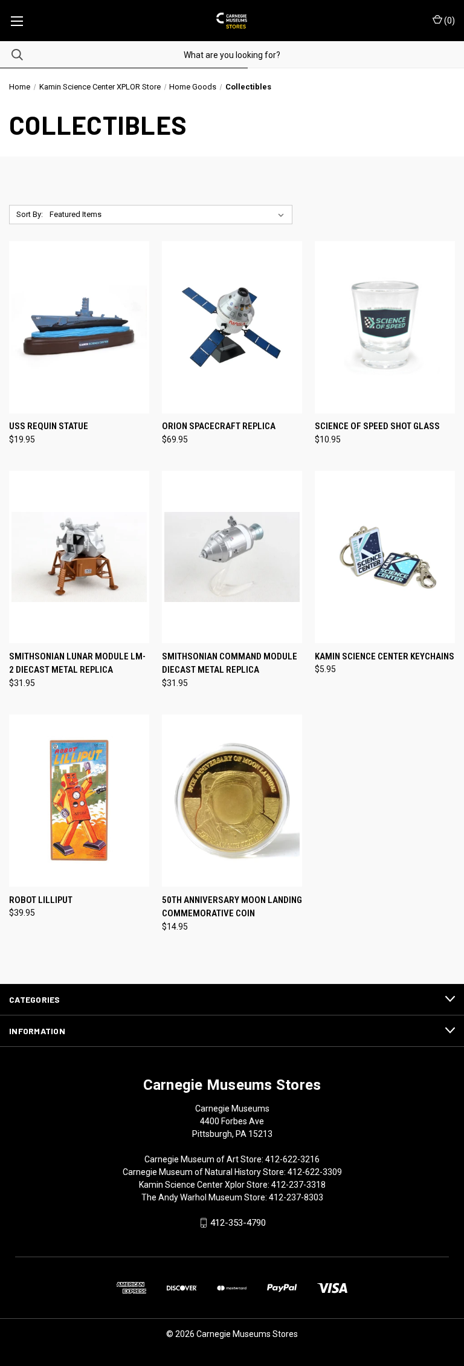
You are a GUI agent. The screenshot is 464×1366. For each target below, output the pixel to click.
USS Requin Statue (48, 426)
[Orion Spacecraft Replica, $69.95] (232, 327)
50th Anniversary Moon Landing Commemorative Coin (232, 907)
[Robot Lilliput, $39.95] (79, 800)
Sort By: (29, 214)
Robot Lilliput (40, 900)
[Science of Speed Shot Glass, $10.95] (385, 327)
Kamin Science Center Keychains (384, 656)
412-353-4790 (238, 1222)
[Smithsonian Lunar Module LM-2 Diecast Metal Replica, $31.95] (79, 557)
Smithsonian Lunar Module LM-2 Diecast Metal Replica (77, 663)
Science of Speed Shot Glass (377, 426)
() (448, 20)
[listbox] (169, 215)
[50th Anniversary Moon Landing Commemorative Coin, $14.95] (232, 800)
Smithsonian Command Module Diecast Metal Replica (229, 663)
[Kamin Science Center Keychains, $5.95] (385, 557)
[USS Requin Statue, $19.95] (79, 327)
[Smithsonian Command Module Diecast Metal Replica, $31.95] (232, 557)
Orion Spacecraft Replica (219, 426)
